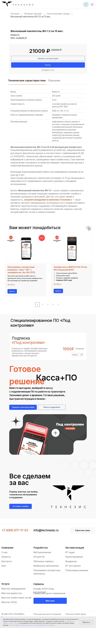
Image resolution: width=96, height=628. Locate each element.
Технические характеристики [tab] (27, 80)
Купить (74, 355)
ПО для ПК (39, 557)
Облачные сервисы (44, 561)
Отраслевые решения (76, 570)
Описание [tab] (54, 80)
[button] (85, 4)
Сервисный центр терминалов (49, 593)
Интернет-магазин (33, 13)
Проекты (6, 557)
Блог (4, 566)
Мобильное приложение (46, 566)
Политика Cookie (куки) (75, 614)
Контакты (7, 561)
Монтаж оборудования (13, 588)
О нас (5, 552)
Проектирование (74, 557)
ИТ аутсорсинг (73, 566)
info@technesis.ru (46, 530)
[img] (18, 4)
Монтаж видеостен (12, 593)
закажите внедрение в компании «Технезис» (48, 199)
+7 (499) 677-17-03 (15, 530)
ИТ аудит (70, 552)
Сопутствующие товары (58, 13)
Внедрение (71, 561)
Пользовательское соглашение (47, 614)
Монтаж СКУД (9, 602)
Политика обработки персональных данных (22, 625)
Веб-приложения (42, 552)
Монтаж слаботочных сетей (16, 597)
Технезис (14, 13)
